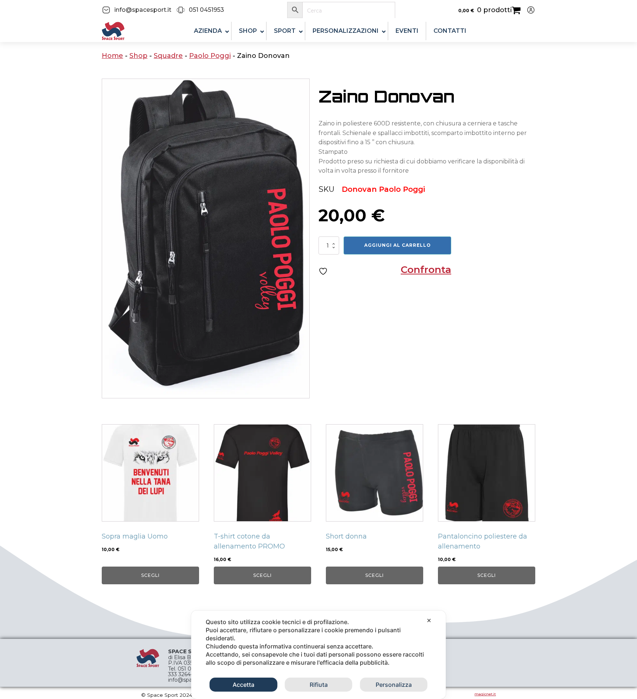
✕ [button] (429, 620)
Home (112, 56)
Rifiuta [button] (319, 684)
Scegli (150, 575)
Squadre (168, 56)
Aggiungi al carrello (397, 245)
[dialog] (318, 654)
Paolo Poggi (210, 56)
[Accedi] (528, 10)
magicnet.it (485, 694)
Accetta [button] (243, 684)
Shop (138, 56)
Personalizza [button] (394, 684)
